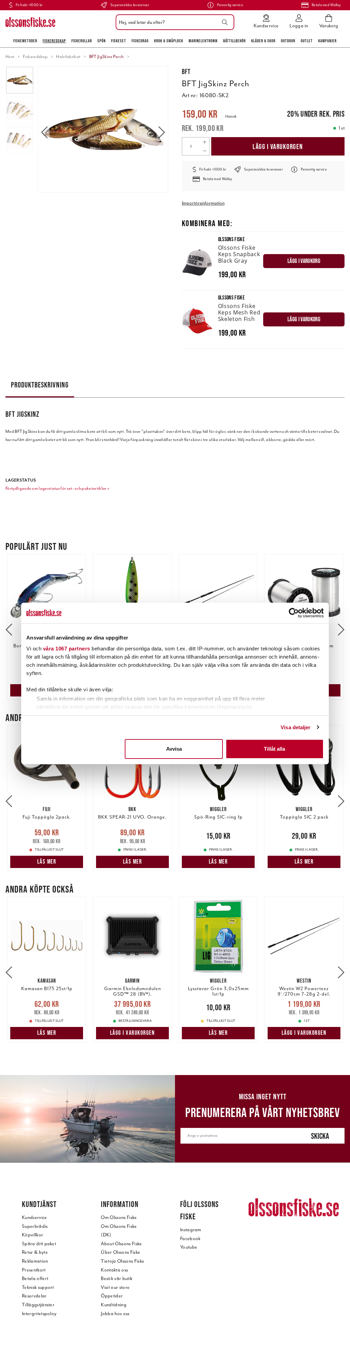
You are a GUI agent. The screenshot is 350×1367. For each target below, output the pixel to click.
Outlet (307, 40)
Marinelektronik (203, 40)
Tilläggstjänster (38, 1305)
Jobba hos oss (115, 1314)
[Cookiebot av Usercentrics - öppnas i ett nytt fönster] (294, 613)
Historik (231, 116)
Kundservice (34, 1217)
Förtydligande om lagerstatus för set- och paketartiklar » (57, 488)
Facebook (190, 1238)
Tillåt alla (274, 749)
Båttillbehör (234, 40)
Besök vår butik (116, 1278)
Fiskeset (118, 40)
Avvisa (174, 749)
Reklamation (35, 1261)
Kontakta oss (114, 1270)
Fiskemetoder (25, 40)
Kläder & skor (263, 40)
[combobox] (173, 22)
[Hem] (30, 22)
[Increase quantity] (204, 141)
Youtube (188, 1247)
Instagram (190, 1230)
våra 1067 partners (66, 648)
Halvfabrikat (68, 56)
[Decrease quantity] (204, 150)
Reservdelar (34, 1296)
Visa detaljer (295, 727)
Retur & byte (35, 1252)
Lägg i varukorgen (278, 146)
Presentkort (34, 1270)
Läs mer (46, 861)
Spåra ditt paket (39, 1244)
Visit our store (115, 1287)
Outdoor (288, 40)
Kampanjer (327, 40)
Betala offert (35, 1278)
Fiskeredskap (54, 40)
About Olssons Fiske (121, 1244)
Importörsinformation (203, 203)
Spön (101, 40)
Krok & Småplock (168, 40)
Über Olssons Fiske (120, 1252)
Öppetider (112, 1296)
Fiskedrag (140, 40)
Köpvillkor (32, 1235)
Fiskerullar (81, 40)
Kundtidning (113, 1305)
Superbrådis (35, 1226)
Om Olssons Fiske (119, 1217)
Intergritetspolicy (39, 1314)
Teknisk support (38, 1287)
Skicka (320, 1136)
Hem (9, 56)
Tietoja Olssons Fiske (122, 1261)
